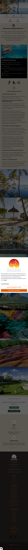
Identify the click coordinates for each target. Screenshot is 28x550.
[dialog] (14, 275)
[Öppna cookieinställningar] (1, 548)
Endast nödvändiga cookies (14, 287)
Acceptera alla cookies (14, 290)
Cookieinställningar (5, 283)
